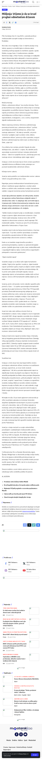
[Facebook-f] (17, 734)
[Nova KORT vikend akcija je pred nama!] (34, 635)
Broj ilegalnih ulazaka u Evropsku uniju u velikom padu (21, 485)
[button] (35, 754)
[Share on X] (9, 22)
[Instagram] (12, 570)
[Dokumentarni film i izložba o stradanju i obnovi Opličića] (8, 712)
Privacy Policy (22, 753)
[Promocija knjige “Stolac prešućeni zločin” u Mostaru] (8, 688)
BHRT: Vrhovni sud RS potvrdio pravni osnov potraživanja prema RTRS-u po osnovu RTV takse (14, 646)
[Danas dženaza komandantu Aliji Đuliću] (8, 679)
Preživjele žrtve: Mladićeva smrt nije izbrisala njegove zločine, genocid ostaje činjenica (14, 623)
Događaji (24, 695)
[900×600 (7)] (21, 541)
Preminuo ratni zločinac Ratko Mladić (16, 482)
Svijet (5, 9)
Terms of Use (7, 755)
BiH (4, 615)
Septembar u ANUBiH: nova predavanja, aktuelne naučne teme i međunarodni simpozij (14, 659)
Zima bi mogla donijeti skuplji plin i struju (17, 497)
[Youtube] (30, 570)
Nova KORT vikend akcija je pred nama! (15, 634)
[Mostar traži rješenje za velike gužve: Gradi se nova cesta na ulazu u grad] (8, 701)
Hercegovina (17, 714)
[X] (30, 563)
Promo (4, 637)
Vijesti (15, 681)
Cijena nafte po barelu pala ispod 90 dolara (18, 494)
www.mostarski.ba (28, 511)
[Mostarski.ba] (21, 2)
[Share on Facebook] (6, 22)
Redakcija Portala (6, 27)
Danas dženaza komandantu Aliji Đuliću (26, 679)
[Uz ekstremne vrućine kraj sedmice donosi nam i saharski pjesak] (34, 611)
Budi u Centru (17, 695)
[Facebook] (12, 563)
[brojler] (21, 588)
